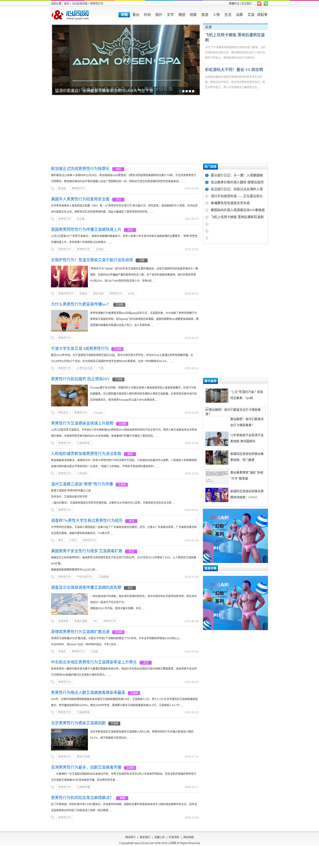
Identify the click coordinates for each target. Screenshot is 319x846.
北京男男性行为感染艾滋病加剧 (78, 723)
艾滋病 (100, 249)
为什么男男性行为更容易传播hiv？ (81, 304)
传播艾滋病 (80, 621)
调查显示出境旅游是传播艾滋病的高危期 (86, 587)
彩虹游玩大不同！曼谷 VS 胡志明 (234, 70)
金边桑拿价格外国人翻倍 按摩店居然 (237, 182)
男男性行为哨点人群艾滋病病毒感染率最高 (88, 692)
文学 (170, 15)
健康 (122, 798)
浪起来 (262, 15)
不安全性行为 (84, 576)
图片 (158, 15)
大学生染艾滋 (84, 368)
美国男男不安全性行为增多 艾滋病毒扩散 (86, 551)
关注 (118, 199)
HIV (95, 621)
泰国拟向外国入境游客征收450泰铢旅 (238, 210)
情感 (181, 15)
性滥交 (83, 293)
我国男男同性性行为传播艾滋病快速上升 (86, 229)
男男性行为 (78, 188)
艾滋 (250, 15)
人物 (216, 15)
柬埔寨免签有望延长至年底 (230, 203)
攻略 (124, 15)
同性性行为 (64, 249)
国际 (118, 169)
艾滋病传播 (83, 787)
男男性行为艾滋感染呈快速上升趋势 (82, 423)
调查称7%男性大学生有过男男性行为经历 (87, 520)
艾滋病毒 (103, 576)
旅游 (204, 15)
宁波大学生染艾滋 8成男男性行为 (80, 348)
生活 (227, 15)
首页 (66, 3)
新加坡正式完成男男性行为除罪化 (80, 169)
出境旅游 (63, 621)
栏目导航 (174, 837)
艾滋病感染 (83, 443)
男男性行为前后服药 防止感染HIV (80, 379)
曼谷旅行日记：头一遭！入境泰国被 (237, 175)
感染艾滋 (98, 293)
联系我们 (145, 837)
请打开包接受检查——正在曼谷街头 (237, 196)
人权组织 (82, 473)
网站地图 (188, 837)
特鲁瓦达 (63, 412)
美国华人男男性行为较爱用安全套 (80, 199)
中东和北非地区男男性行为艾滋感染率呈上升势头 (94, 662)
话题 (239, 15)
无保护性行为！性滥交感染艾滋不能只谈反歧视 (92, 260)
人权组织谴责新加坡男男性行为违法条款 (86, 454)
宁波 (101, 368)
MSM (131, 293)
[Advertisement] (159, 129)
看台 (135, 15)
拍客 (193, 15)
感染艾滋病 (83, 756)
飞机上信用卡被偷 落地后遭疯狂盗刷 (237, 217)
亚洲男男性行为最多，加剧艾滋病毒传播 (86, 767)
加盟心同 (159, 837)
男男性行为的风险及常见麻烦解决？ (82, 798)
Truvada (98, 412)
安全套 (81, 218)
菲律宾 (62, 651)
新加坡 (62, 188)
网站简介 (130, 837)
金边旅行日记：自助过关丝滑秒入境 (237, 189)
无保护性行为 (66, 293)
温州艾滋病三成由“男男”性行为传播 (82, 484)
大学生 (73, 540)
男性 (60, 540)
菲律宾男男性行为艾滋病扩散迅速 (80, 632)
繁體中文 (234, 3)
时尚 (147, 15)
